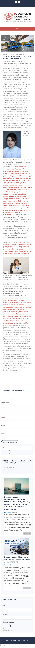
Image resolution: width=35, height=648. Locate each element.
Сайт (2, 433)
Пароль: (5, 614)
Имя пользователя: (7, 605)
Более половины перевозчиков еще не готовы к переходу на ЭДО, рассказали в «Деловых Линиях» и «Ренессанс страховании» (17, 503)
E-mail (3, 425)
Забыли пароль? (7, 630)
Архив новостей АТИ (9, 469)
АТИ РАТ (7, 512)
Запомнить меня (9, 622)
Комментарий (5, 402)
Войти (7, 626)
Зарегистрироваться (9, 629)
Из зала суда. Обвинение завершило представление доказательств (17, 559)
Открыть (27, 533)
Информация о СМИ (9, 467)
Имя (3, 417)
